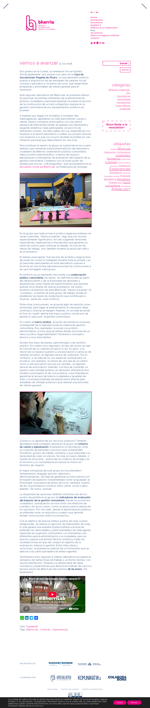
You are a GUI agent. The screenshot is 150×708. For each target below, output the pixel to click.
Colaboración (110, 152)
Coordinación (125, 159)
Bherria (94, 17)
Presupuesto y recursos (112, 176)
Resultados (123, 179)
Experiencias (60, 629)
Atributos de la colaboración (104, 28)
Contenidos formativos (118, 157)
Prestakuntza (97, 20)
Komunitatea (97, 22)
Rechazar (134, 703)
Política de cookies (70, 689)
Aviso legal (52, 689)
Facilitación (115, 172)
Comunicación (123, 152)
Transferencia (125, 186)
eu (97, 12)
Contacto (95, 38)
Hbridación (126, 172)
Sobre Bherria (123, 105)
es (92, 12)
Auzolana (114, 149)
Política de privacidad (92, 689)
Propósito (125, 176)
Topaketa (95, 25)
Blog (93, 30)
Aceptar (120, 703)
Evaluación (124, 165)
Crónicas (45, 629)
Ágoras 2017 (120, 189)
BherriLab (32, 629)
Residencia (110, 179)
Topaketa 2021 (115, 182)
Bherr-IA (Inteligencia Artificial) (105, 35)
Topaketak (32, 626)
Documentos (97, 33)
